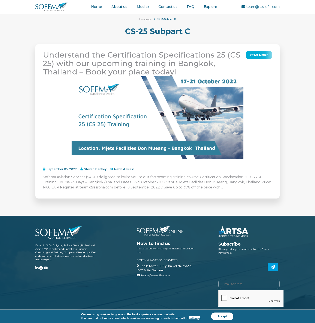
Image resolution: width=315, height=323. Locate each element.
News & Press (124, 169)
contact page (160, 248)
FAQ (190, 7)
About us (119, 7)
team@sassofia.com (263, 7)
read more (259, 55)
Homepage (145, 19)
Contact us (167, 7)
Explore (210, 7)
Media (142, 7)
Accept (222, 316)
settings (194, 318)
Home (96, 7)
